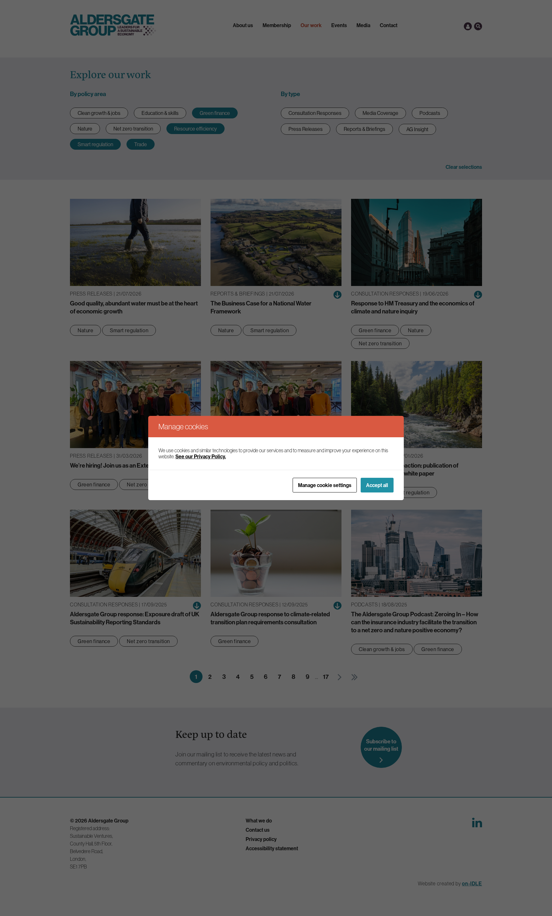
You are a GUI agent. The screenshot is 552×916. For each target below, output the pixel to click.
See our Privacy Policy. (200, 456)
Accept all (377, 485)
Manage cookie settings (324, 485)
